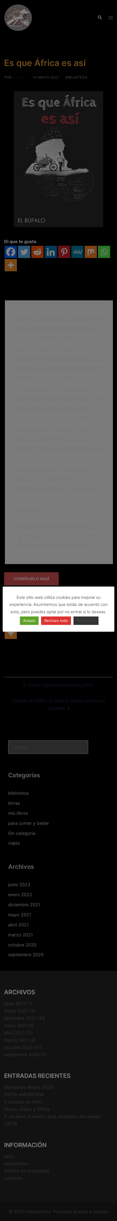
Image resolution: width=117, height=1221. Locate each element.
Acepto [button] (29, 620)
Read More (86, 620)
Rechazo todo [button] (56, 620)
